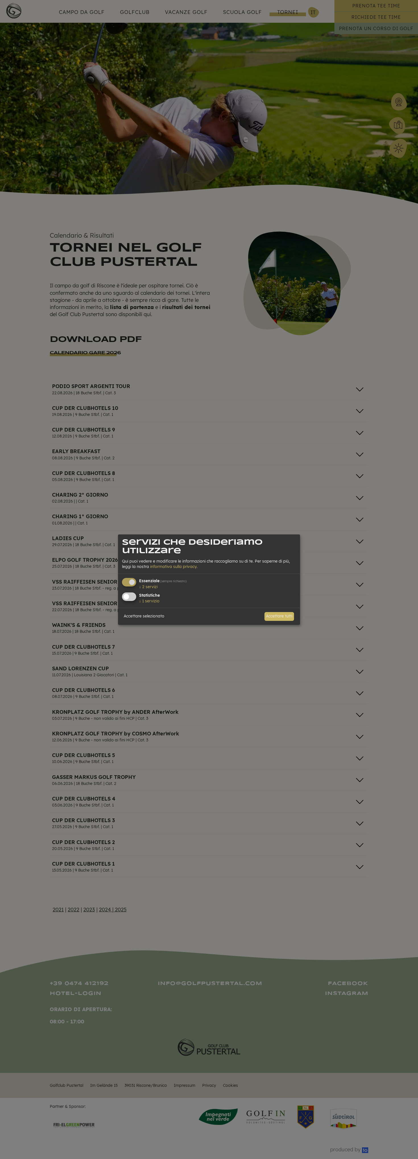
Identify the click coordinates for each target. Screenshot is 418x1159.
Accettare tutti (279, 616)
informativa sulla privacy (173, 566)
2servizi (148, 586)
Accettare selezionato (144, 616)
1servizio (149, 601)
